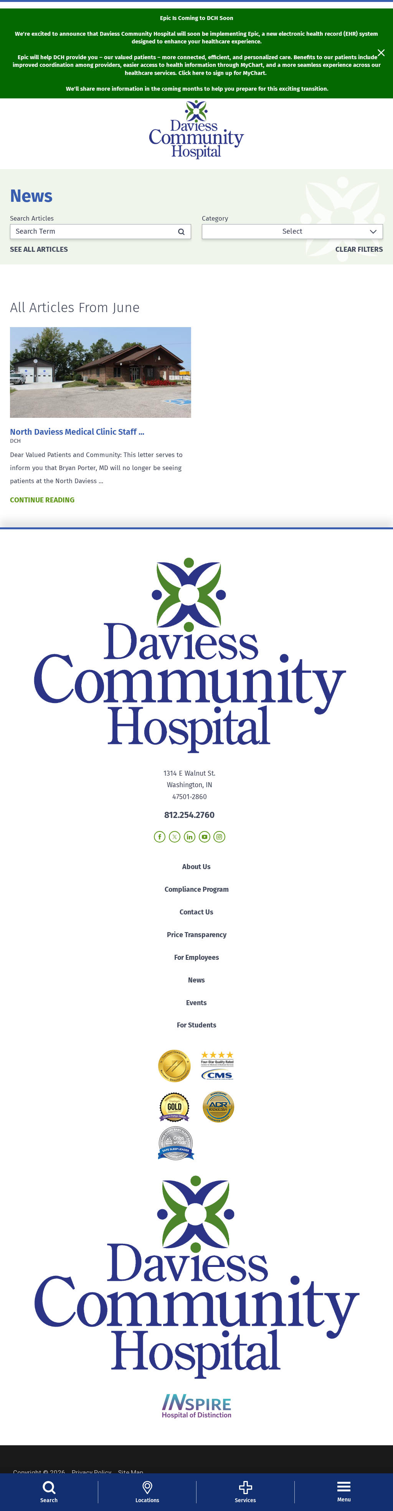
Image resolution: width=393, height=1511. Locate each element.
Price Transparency (196, 935)
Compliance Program (197, 889)
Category (215, 218)
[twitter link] (174, 837)
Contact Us (196, 912)
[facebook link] (159, 837)
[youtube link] (204, 837)
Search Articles (32, 218)
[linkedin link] (189, 837)
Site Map (130, 1472)
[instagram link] (219, 837)
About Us (196, 867)
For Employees (196, 957)
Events (196, 1003)
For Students (196, 1025)
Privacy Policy (91, 1472)
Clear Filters (359, 250)
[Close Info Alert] (381, 53)
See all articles (39, 250)
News (196, 980)
